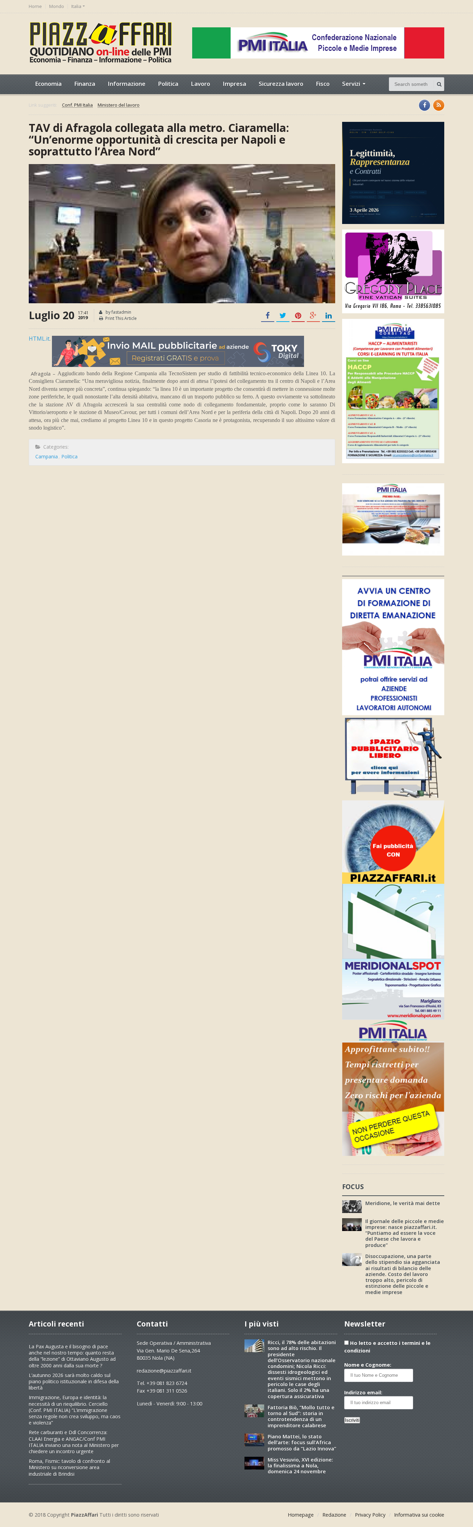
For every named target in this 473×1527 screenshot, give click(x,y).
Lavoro (200, 84)
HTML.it (39, 338)
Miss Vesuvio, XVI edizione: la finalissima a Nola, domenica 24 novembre (300, 1465)
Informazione (126, 84)
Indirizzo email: (363, 1392)
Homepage (301, 1514)
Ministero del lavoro (119, 105)
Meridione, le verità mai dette (402, 1203)
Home (35, 6)
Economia (48, 84)
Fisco (323, 84)
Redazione (334, 1514)
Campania (46, 456)
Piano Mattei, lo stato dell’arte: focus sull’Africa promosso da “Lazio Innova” (302, 1442)
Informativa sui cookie (419, 1514)
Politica (168, 84)
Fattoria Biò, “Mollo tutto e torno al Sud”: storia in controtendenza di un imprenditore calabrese (301, 1416)
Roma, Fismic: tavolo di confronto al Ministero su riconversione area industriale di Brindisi (69, 1467)
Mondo (56, 6)
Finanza (84, 84)
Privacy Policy (370, 1514)
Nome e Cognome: (367, 1365)
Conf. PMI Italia (77, 105)
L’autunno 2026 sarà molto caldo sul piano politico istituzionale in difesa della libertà (74, 1381)
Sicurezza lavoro (281, 84)
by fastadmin (118, 312)
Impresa (234, 84)
